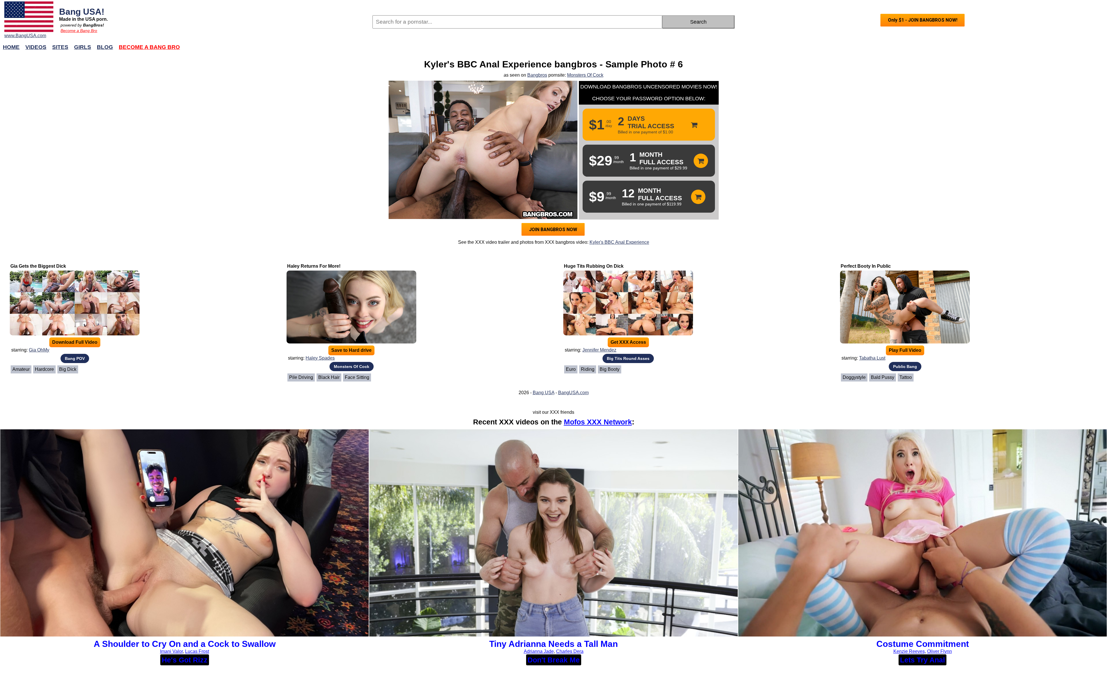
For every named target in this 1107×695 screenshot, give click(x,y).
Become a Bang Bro (79, 30)
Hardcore (44, 369)
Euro (571, 369)
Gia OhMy (39, 350)
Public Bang (905, 366)
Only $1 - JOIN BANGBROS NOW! (922, 20)
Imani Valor (171, 651)
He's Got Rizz (185, 660)
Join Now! (645, 50)
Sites (60, 47)
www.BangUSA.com (25, 35)
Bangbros (537, 75)
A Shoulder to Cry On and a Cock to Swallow (185, 644)
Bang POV (75, 358)
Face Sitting (357, 377)
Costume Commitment (922, 644)
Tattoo (905, 377)
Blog (105, 47)
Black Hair (329, 377)
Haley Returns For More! (313, 266)
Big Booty (610, 369)
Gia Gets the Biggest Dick (38, 266)
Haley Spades (320, 358)
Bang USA (543, 392)
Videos (35, 47)
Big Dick (67, 369)
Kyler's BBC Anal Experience (619, 242)
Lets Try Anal (922, 660)
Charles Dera (569, 651)
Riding (587, 369)
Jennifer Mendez (599, 350)
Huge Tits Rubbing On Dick (594, 266)
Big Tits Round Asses (628, 358)
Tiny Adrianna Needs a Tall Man (553, 644)
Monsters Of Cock (585, 75)
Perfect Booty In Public (866, 266)
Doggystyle (854, 377)
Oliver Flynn (939, 651)
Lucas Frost (197, 651)
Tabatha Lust (872, 358)
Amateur (21, 369)
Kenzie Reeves (909, 651)
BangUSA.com (573, 392)
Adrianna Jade (539, 651)
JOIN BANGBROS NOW (553, 229)
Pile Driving (301, 377)
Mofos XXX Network (598, 422)
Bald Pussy (882, 377)
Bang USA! (81, 11)
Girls (82, 47)
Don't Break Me (554, 660)
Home (11, 47)
